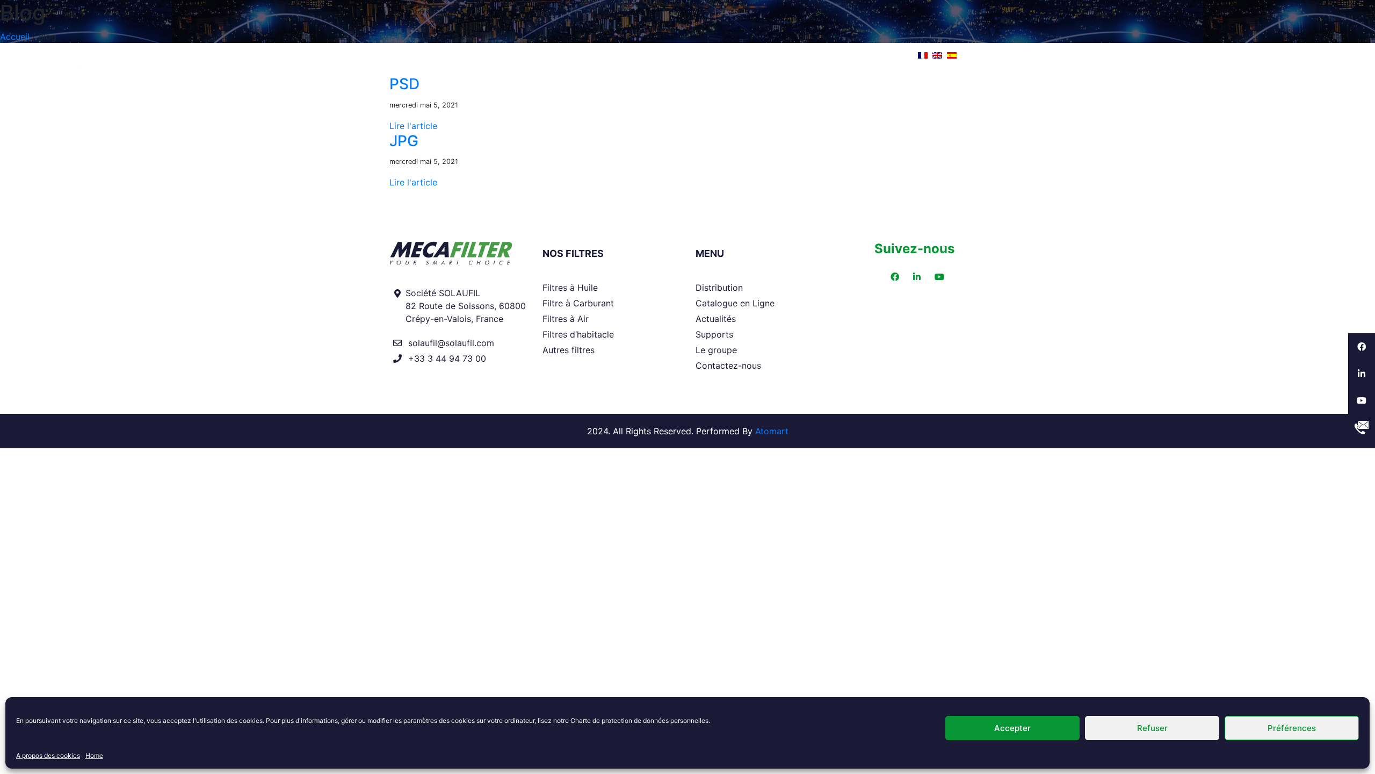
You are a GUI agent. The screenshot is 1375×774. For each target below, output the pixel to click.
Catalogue (628, 55)
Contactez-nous (728, 365)
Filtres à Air (565, 318)
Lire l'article (413, 125)
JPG (403, 141)
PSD (404, 84)
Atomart (771, 431)
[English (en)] (937, 54)
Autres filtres (568, 350)
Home (94, 755)
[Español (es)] (952, 54)
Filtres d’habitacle (578, 334)
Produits (469, 55)
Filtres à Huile (570, 287)
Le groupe (857, 55)
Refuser (1152, 728)
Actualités (706, 55)
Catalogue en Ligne (735, 303)
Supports (781, 55)
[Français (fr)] (923, 54)
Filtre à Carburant (578, 303)
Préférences (1292, 728)
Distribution (546, 55)
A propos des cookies (48, 755)
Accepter (1012, 728)
